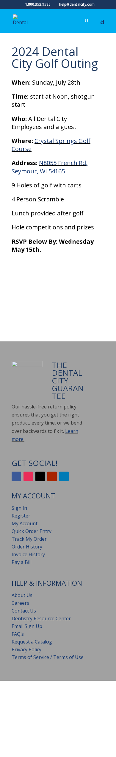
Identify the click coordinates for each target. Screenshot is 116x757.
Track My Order (29, 539)
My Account (24, 523)
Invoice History (28, 554)
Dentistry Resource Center (41, 618)
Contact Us (24, 610)
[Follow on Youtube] (52, 476)
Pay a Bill (22, 562)
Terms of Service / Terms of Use (48, 657)
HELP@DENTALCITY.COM (68, 709)
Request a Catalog (32, 641)
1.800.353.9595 (28, 718)
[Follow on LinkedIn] (64, 476)
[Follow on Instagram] (28, 476)
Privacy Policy (26, 649)
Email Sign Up (27, 626)
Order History (27, 546)
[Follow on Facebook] (16, 476)
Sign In (19, 508)
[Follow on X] (40, 476)
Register (21, 515)
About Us (22, 595)
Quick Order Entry (31, 531)
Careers (20, 603)
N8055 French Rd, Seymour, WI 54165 (49, 167)
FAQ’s (18, 634)
